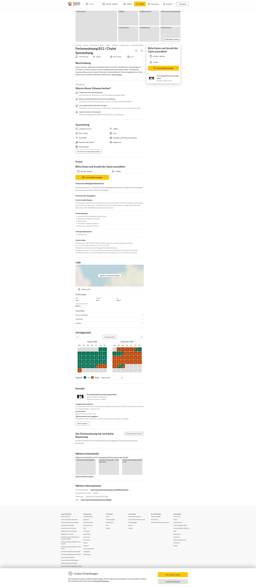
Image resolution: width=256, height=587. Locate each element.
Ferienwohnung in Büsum (68, 557)
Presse (175, 519)
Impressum (177, 537)
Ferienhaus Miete (88, 522)
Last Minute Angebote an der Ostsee (70, 551)
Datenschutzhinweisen (101, 581)
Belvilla (176, 545)
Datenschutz (177, 534)
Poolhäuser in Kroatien (67, 534)
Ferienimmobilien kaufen (180, 525)
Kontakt (108, 528)
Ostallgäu (115, 45)
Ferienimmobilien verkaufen (181, 528)
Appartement (87, 534)
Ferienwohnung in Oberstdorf (69, 563)
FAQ (107, 525)
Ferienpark (86, 531)
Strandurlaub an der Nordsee (69, 531)
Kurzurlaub (86, 540)
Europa (86, 45)
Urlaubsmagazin (110, 519)
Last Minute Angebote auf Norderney (71, 554)
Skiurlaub (86, 545)
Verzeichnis (177, 543)
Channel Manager (156, 516)
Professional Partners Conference (160, 522)
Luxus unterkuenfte (88, 548)
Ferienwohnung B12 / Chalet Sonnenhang (141, 45)
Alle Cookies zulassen (172, 575)
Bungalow (86, 519)
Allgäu (108, 45)
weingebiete (86, 551)
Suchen (141, 4)
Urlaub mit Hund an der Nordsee (69, 522)
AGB (175, 531)
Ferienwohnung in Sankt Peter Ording (71, 566)
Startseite (78, 45)
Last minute (86, 537)
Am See (85, 543)
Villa (84, 528)
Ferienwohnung (87, 525)
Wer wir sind (177, 516)
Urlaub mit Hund (65, 516)
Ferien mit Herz (178, 522)
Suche (107, 516)
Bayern (102, 45)
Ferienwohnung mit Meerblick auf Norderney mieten (70, 538)
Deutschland (94, 45)
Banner (130, 525)
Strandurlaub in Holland (67, 525)
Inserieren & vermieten (134, 516)
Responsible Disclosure (180, 540)
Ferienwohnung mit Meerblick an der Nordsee (71, 542)
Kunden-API (154, 519)
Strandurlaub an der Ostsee (68, 528)
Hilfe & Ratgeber (132, 522)
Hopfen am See (124, 45)
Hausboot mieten (88, 516)
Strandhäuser (87, 554)
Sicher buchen (110, 522)
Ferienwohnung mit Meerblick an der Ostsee (71, 547)
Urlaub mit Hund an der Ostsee (69, 519)
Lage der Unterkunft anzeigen (110, 275)
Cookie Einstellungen (173, 582)
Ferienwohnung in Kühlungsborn (70, 560)
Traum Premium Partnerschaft (136, 519)
